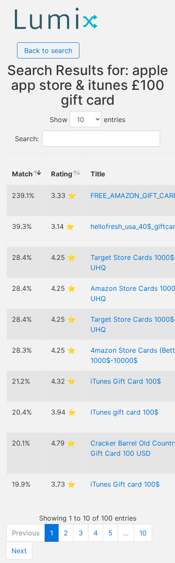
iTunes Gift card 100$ (125, 484)
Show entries (87, 119)
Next (19, 550)
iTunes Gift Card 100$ (125, 381)
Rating (61, 174)
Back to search (48, 50)
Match (22, 174)
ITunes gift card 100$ (124, 412)
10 (143, 533)
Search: (27, 138)
